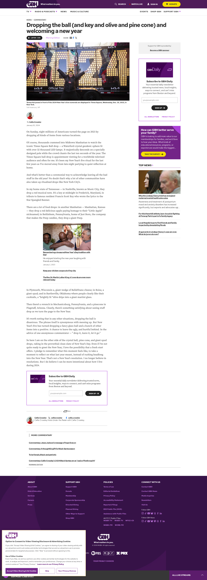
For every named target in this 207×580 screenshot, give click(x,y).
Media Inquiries (147, 496)
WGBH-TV (108, 521)
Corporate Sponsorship (75, 500)
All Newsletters (56, 401)
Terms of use (109, 487)
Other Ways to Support (75, 514)
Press (30, 505)
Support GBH (171, 11)
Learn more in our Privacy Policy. (50, 564)
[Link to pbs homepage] (96, 553)
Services (31, 496)
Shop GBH (156, 11)
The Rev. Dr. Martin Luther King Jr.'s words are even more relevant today (67, 278)
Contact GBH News (149, 491)
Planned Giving (72, 509)
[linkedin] (161, 513)
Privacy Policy (72, 401)
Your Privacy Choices (103, 561)
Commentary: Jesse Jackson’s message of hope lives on (52, 443)
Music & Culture (79, 11)
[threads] (155, 513)
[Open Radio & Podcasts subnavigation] (56, 11)
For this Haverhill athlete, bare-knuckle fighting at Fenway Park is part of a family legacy (159, 214)
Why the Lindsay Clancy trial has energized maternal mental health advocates (157, 196)
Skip (47, 571)
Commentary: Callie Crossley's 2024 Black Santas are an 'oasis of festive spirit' (62, 460)
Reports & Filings (111, 505)
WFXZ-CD (129, 521)
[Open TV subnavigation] (30, 11)
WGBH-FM (108, 525)
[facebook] (158, 513)
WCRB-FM (119, 525)
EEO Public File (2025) (113, 509)
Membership (71, 496)
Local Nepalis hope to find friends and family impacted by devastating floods (158, 224)
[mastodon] (155, 521)
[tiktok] (146, 513)
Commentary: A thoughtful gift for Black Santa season (52, 449)
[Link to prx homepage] (122, 553)
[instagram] (142, 513)
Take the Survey (152, 154)
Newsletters (146, 500)
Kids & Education (35, 491)
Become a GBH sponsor (159, 50)
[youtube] (148, 513)
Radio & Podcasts (45, 11)
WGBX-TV (119, 521)
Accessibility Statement (113, 500)
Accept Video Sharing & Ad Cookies (21, 571)
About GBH (32, 487)
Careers (31, 500)
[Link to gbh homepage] (32, 4)
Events (144, 11)
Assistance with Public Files (115, 514)
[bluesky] (152, 513)
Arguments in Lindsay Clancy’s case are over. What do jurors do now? (158, 233)
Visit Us (144, 505)
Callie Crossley (35, 122)
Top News (145, 165)
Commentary (40, 20)
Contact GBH (146, 487)
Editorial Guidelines (112, 491)
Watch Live (137, 4)
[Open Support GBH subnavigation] (180, 11)
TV (27, 11)
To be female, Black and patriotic (42, 454)
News (64, 11)
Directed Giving (72, 505)
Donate (173, 4)
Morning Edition (53, 38)
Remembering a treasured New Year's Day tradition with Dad (66, 253)
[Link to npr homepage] (108, 553)
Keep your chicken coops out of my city (59, 270)
